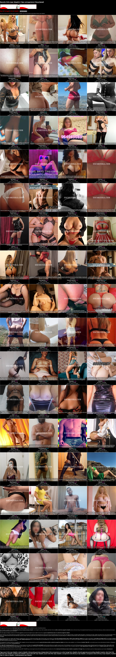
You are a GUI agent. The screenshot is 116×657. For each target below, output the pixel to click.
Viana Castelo (12, 45)
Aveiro (70, 315)
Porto (12, 146)
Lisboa (99, 415)
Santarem (99, 382)
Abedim (16, 11)
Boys (45, 111)
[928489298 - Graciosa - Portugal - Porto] (101, 164)
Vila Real (41, 315)
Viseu (70, 348)
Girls (11, 11)
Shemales (16, 44)
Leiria (12, 382)
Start (1, 11)
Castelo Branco (41, 415)
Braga (70, 45)
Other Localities (24, 11)
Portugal (6, 11)
